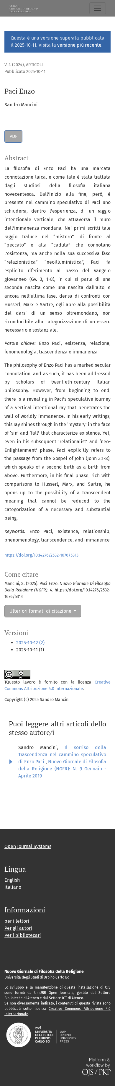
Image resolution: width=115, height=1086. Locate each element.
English (12, 880)
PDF (13, 136)
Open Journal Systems (27, 846)
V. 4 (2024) (14, 64)
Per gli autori (18, 928)
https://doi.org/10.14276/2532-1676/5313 (41, 555)
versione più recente (79, 45)
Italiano (12, 887)
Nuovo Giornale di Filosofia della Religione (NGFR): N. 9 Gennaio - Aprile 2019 (62, 769)
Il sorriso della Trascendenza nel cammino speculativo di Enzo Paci (62, 754)
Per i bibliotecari (22, 935)
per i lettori (16, 921)
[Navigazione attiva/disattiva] (97, 8)
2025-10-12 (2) (30, 642)
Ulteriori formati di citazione (41, 611)
